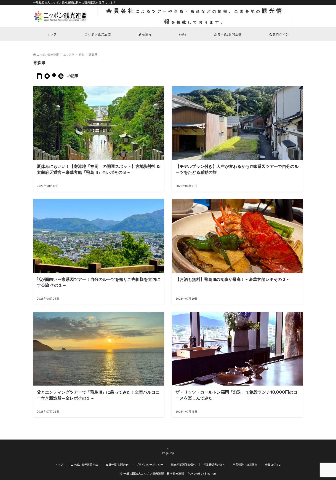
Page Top (168, 453)
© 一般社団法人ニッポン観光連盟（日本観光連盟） (153, 473)
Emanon (210, 473)
